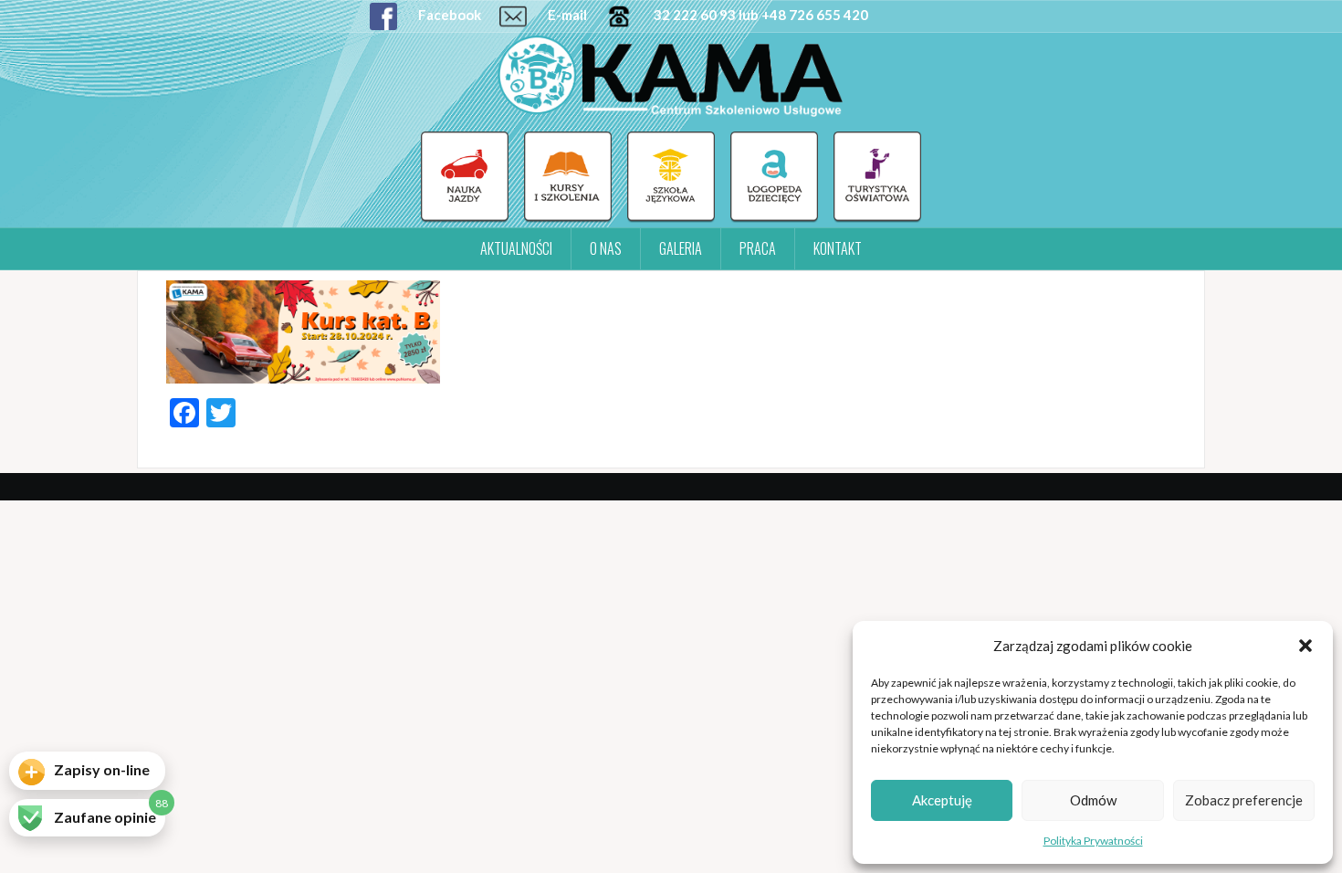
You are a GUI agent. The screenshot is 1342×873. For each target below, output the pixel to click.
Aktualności (516, 248)
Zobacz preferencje (1244, 800)
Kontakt (837, 248)
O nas (606, 248)
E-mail (566, 14)
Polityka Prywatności (1093, 840)
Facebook (448, 14)
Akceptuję (942, 800)
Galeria (680, 248)
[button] (1305, 645)
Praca (757, 248)
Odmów (1093, 800)
